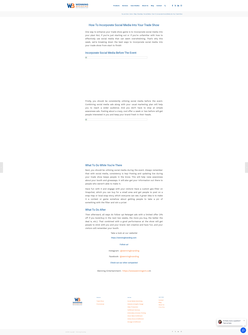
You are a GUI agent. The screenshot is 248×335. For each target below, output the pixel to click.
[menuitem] (116, 5)
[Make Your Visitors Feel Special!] (1, 167)
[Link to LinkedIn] (178, 5)
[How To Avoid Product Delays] (246, 167)
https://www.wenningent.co (135, 271)
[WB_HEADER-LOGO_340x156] (77, 5)
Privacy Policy (162, 307)
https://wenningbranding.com (123, 238)
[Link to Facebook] (172, 5)
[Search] (165, 5)
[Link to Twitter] (175, 5)
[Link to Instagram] (181, 5)
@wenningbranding (129, 251)
